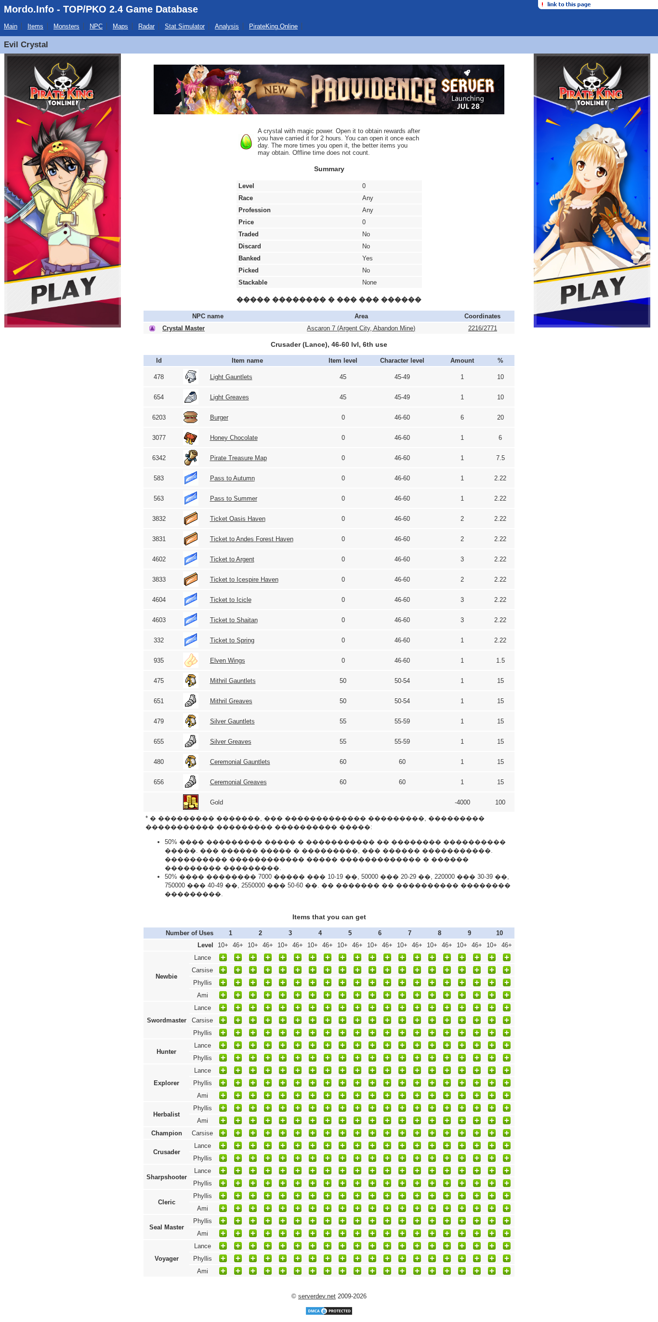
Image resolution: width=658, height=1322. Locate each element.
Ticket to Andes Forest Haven (251, 539)
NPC (96, 26)
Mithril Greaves (231, 701)
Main (10, 26)
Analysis (227, 26)
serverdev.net (317, 1296)
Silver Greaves (230, 741)
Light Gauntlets (231, 377)
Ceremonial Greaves (238, 782)
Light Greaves (229, 397)
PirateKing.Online (273, 26)
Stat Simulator (185, 26)
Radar (146, 26)
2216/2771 (482, 328)
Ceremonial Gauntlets (240, 761)
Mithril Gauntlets (233, 680)
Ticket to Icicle (230, 599)
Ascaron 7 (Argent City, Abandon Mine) (361, 328)
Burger (219, 417)
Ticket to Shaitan (234, 620)
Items (35, 26)
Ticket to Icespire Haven (244, 579)
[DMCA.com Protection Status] (329, 1313)
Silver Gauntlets (232, 721)
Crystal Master (183, 328)
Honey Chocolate (234, 437)
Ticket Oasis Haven (237, 518)
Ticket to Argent (232, 559)
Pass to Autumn (232, 478)
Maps (120, 26)
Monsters (66, 26)
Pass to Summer (233, 498)
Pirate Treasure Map (238, 458)
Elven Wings (227, 660)
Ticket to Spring (232, 640)
